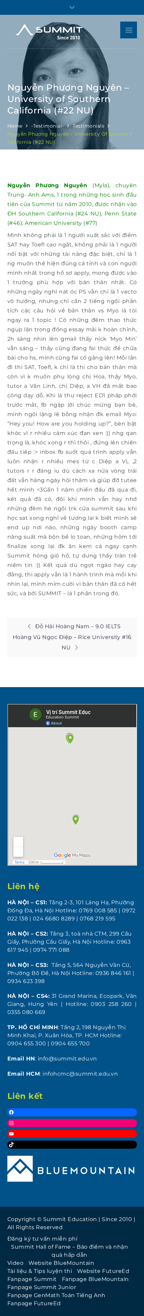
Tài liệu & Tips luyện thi (39, 1271)
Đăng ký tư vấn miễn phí (42, 1239)
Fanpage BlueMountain (95, 1279)
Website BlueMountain (61, 1263)
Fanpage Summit (32, 1279)
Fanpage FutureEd (34, 1303)
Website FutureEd (103, 1271)
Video (15, 1263)
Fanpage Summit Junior (41, 1287)
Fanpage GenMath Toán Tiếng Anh (56, 1295)
